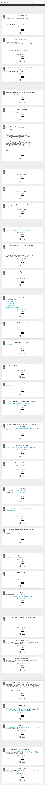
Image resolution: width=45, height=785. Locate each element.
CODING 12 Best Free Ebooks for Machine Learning (21, 401)
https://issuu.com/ (9, 344)
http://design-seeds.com (10, 301)
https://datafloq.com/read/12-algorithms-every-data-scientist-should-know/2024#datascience (18, 207)
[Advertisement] (22, 9)
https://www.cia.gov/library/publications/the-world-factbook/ (24, 512)
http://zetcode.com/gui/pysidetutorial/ (12, 111)
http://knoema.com (12, 510)
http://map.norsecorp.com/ (20, 490)
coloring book (21, 272)
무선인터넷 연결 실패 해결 (21, 640)
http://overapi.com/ (9, 189)
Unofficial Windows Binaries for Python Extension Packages (21, 92)
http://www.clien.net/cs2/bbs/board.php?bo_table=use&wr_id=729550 (18, 708)
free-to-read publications (21, 342)
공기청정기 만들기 (21, 768)
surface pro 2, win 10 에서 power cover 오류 (21, 245)
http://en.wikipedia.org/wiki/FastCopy (12, 596)
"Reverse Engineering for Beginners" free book (21, 366)
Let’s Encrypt (21, 383)
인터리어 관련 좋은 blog (21, 445)
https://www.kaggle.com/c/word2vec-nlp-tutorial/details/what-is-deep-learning (20, 230)
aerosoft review (33, 751)
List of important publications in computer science (21, 529)
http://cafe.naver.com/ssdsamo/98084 (13, 467)
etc (23, 176)
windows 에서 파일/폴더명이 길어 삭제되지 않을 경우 (21, 618)
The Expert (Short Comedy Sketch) (21, 555)
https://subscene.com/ (10, 173)
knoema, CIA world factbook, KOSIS (21, 508)
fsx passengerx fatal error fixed (21, 682)
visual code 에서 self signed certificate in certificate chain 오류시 (21, 68)
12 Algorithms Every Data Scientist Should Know (21, 205)
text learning (21, 229)
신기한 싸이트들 (21, 488)
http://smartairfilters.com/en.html (12, 771)
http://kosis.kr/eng (12, 514)
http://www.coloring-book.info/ (11, 275)
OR (17, 26)
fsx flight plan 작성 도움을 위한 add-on (21, 749)
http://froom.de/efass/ (35, 752)
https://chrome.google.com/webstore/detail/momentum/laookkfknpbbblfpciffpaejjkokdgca (22, 574)
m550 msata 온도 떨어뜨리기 (21, 463)
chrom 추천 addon (21, 572)
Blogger (25, 784)
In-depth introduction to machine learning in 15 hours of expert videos (21, 425)
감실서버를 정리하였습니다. (21, 39)
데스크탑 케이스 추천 (21, 15)
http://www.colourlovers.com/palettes (12, 307)
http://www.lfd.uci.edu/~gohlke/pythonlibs (13, 94)
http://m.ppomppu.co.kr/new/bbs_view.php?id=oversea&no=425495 (18, 710)
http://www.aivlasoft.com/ (19, 751)
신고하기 (28, 784)
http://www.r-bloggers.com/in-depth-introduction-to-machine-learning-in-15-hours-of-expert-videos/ (22, 429)
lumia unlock (21, 705)
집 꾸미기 (21, 725)
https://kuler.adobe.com (10, 303)
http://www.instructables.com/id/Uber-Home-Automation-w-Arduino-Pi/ (20, 727)
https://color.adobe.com (10, 305)
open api (21, 188)
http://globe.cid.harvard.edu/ (21, 492)
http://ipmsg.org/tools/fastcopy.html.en (26, 596)
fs (23, 693)
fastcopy (21, 592)
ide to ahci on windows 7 (21, 658)
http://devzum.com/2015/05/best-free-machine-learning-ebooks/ (17, 403)
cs (23, 27)
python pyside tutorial (21, 109)
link (23, 331)
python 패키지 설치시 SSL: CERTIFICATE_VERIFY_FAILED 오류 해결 (21, 127)
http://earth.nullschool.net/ (21, 323)
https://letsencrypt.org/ (10, 385)
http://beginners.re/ (9, 368)
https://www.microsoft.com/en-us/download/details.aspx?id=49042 (22, 252)
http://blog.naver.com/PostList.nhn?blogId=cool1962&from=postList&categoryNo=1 (21, 447)
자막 (21, 171)
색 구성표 (21, 297)
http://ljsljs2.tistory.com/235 (11, 21)
